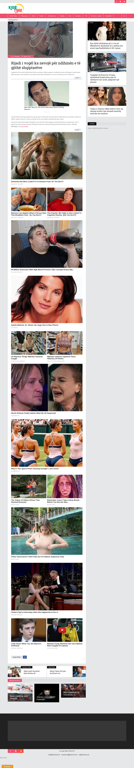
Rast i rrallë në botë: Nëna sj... (19, 697)
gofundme (24, 126)
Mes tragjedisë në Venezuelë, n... (71, 693)
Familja (91, 22)
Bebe (11, 22)
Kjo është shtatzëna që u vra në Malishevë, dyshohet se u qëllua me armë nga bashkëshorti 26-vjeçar (106, 45)
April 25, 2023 (27, 56)
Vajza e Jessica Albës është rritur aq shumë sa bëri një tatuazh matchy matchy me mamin (106, 111)
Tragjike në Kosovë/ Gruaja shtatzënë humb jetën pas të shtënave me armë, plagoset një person (104, 78)
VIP (90, 88)
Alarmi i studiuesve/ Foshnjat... (46, 698)
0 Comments (16, 56)
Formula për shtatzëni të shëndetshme (28, 19)
